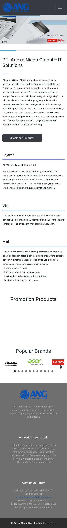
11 (52, 371)
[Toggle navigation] (59, 7)
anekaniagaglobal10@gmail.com (33, 497)
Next (59, 366)
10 (48, 371)
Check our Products (22, 138)
